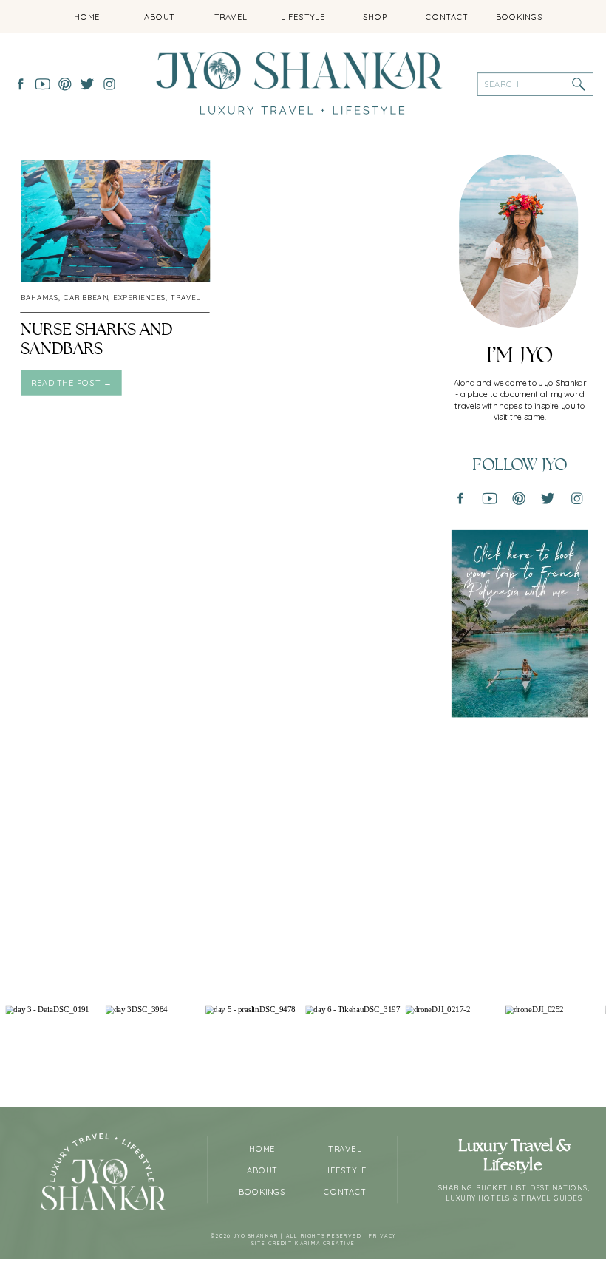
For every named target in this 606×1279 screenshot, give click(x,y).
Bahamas (39, 297)
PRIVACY (382, 1235)
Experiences (139, 297)
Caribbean (86, 297)
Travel (185, 297)
